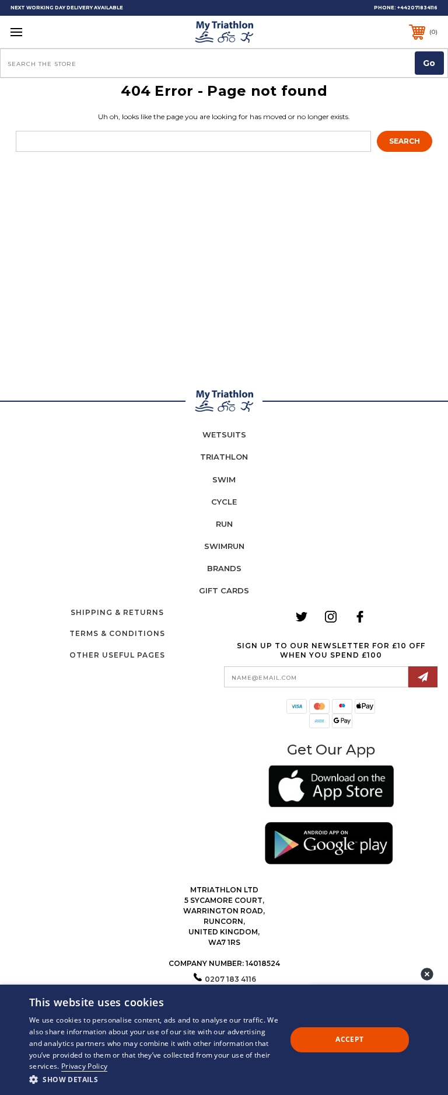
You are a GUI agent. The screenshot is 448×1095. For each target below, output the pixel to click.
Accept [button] (349, 1039)
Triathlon (224, 456)
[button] (331, 788)
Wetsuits (224, 434)
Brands (224, 568)
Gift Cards (224, 590)
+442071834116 (417, 8)
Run (224, 524)
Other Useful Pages (117, 655)
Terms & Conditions (117, 633)
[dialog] (224, 1040)
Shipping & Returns (117, 612)
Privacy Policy (84, 1066)
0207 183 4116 (230, 979)
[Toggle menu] (53, 32)
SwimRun (224, 546)
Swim (224, 479)
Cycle (224, 501)
